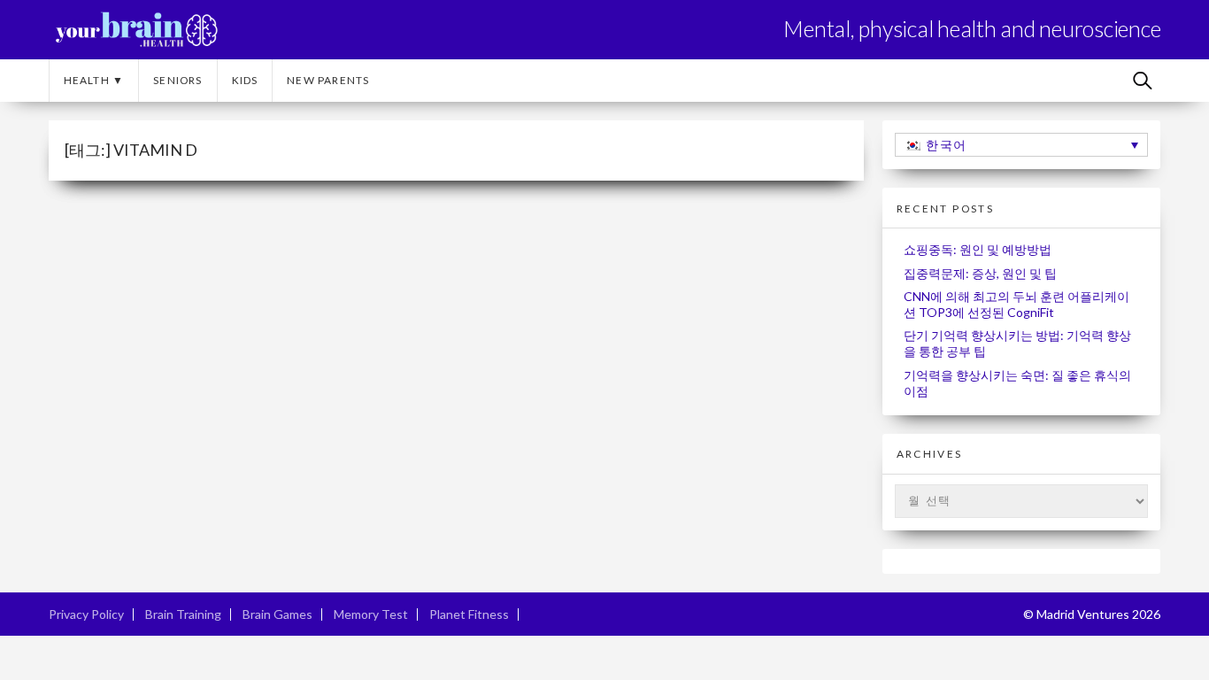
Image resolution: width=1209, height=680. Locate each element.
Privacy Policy (86, 614)
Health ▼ (94, 80)
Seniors (177, 80)
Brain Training (183, 614)
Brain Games (277, 614)
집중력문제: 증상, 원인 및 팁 (980, 273)
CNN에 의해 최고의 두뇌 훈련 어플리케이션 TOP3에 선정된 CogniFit (1016, 304)
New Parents (328, 80)
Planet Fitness (469, 614)
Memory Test (371, 614)
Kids (245, 80)
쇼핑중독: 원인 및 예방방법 (977, 249)
